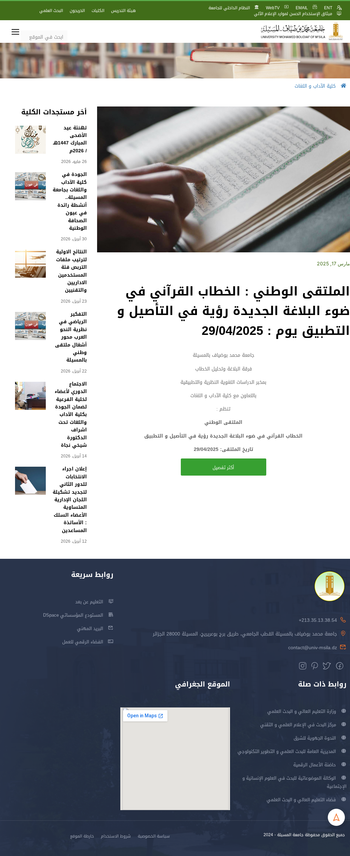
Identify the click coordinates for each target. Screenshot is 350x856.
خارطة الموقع (82, 836)
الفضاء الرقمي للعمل (82, 642)
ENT (328, 8)
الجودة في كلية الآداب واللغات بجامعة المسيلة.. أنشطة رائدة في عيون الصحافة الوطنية (70, 201)
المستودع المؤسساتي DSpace (73, 615)
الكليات (98, 10)
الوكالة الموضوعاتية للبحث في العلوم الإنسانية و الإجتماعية (294, 782)
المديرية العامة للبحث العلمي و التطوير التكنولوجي (287, 751)
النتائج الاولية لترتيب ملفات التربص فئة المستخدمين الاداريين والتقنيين (71, 271)
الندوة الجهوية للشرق (315, 738)
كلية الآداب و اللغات (315, 86)
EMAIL (302, 8)
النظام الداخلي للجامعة (229, 8)
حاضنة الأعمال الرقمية (314, 764)
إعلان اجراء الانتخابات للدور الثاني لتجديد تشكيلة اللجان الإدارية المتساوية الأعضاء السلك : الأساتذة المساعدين (70, 499)
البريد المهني (90, 628)
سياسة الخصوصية (154, 836)
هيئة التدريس (123, 10)
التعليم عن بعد (89, 601)
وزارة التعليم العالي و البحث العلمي (301, 711)
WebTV (273, 8)
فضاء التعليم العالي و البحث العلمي (301, 799)
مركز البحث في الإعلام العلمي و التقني (298, 724)
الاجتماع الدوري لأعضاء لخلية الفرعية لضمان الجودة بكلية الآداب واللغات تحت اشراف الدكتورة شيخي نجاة (71, 414)
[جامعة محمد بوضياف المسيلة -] (302, 31)
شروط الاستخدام (116, 836)
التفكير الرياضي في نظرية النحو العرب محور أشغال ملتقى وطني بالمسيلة (71, 337)
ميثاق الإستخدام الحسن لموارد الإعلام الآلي (293, 13)
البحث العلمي (51, 10)
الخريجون (77, 10)
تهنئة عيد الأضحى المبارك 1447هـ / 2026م (70, 139)
